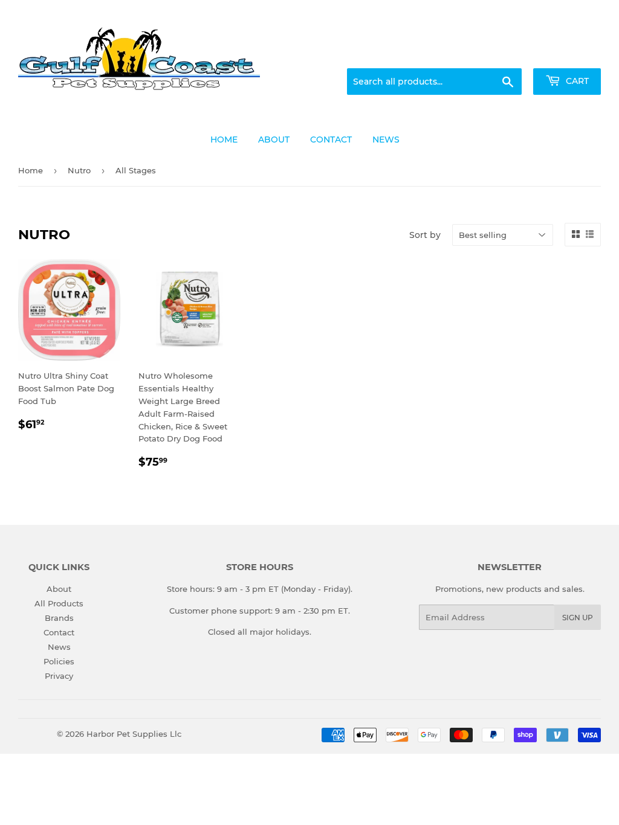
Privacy (59, 676)
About (59, 589)
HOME (224, 139)
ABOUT (274, 139)
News (59, 647)
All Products (58, 603)
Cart (576, 80)
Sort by (425, 235)
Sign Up (577, 617)
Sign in (505, 54)
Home (30, 170)
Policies (59, 661)
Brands (59, 618)
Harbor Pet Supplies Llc (133, 734)
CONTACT (331, 139)
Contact (59, 632)
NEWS (386, 139)
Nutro (79, 170)
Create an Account (567, 54)
